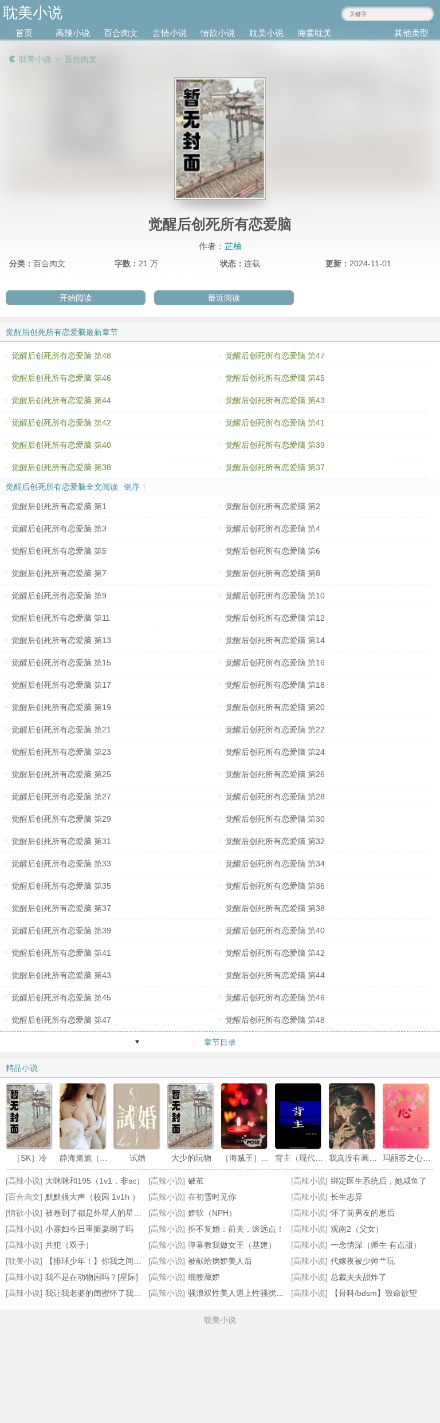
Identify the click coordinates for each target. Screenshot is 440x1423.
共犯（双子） (69, 1244)
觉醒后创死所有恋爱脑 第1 (59, 506)
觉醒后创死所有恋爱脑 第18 (275, 684)
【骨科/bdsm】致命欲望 (374, 1293)
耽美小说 (266, 33)
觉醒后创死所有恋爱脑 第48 (61, 355)
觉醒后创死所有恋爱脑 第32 (275, 841)
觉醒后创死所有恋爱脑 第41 (275, 422)
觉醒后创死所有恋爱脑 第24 (275, 751)
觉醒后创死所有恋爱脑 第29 (61, 818)
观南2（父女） (357, 1228)
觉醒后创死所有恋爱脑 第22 (275, 729)
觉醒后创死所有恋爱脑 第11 (60, 617)
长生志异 (347, 1196)
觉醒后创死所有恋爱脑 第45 (275, 378)
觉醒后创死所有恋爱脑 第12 (275, 617)
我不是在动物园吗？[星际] (91, 1277)
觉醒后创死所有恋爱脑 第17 (61, 684)
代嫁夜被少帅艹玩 (363, 1261)
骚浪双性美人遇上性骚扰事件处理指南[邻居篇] (270, 1293)
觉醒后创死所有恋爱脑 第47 (275, 355)
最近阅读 (224, 297)
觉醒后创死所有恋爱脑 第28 (275, 796)
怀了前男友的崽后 (363, 1212)
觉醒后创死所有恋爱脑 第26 (275, 774)
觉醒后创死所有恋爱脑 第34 (275, 863)
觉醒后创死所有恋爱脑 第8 (272, 573)
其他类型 (411, 33)
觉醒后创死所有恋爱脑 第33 (61, 863)
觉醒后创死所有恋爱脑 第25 (61, 774)
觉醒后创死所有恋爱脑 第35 (61, 885)
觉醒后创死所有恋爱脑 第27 (61, 796)
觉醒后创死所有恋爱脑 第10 (275, 595)
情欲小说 (218, 33)
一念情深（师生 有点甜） (376, 1244)
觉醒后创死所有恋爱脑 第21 (61, 729)
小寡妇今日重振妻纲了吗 (89, 1228)
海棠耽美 (314, 33)
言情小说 (169, 33)
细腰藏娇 (204, 1277)
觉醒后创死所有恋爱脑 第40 (61, 445)
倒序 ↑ (135, 486)
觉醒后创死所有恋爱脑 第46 (61, 378)
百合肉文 (121, 33)
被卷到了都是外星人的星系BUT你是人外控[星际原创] (139, 1212)
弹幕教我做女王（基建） (232, 1244)
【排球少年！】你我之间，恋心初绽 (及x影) (123, 1261)
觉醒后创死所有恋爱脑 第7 (59, 573)
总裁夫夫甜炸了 (359, 1277)
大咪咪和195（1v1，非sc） (94, 1180)
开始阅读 (76, 297)
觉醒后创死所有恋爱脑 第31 (61, 841)
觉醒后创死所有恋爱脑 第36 (275, 885)
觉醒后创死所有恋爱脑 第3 (59, 528)
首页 (24, 33)
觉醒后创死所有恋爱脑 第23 (61, 751)
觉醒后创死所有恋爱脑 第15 (61, 662)
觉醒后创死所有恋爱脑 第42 (61, 422)
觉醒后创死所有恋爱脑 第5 (59, 550)
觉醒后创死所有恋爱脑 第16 (275, 662)
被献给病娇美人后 (220, 1261)
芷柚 (233, 246)
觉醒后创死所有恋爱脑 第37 (275, 467)
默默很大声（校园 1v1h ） (92, 1196)
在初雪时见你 (212, 1196)
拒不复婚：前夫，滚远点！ (236, 1228)
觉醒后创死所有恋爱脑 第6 (272, 550)
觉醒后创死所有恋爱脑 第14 (275, 640)
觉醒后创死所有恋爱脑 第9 (59, 595)
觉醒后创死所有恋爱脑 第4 (272, 528)
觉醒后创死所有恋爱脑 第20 (275, 707)
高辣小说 (73, 33)
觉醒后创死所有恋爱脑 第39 (275, 445)
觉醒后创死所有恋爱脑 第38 (61, 467)
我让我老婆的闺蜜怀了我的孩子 (101, 1293)
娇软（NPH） (212, 1212)
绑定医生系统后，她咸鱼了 (379, 1180)
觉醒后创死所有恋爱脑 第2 (272, 506)
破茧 (196, 1180)
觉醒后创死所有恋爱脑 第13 (61, 640)
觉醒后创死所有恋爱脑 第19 (61, 707)
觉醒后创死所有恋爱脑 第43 (275, 400)
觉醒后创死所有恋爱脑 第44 (61, 400)
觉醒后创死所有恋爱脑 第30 (275, 818)
